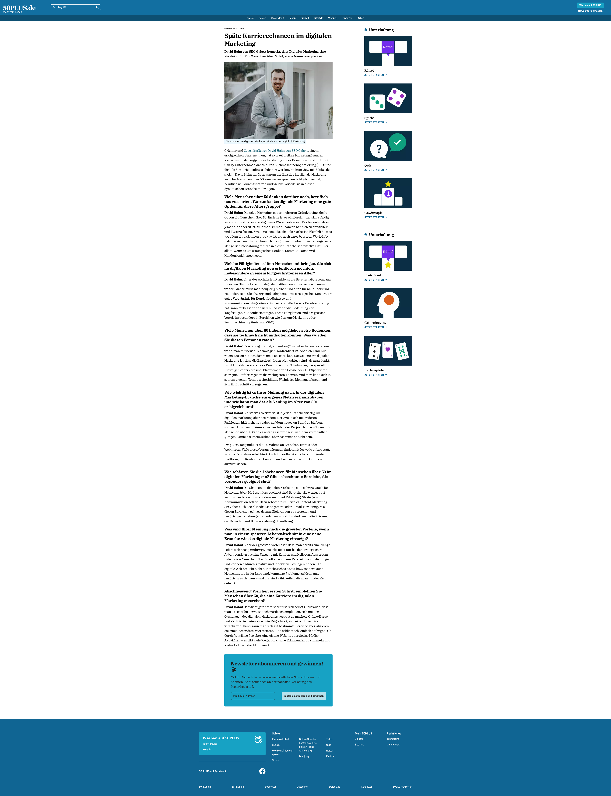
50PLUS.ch (205, 787)
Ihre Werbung (210, 744)
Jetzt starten (374, 75)
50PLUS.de (238, 787)
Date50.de (334, 787)
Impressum (393, 739)
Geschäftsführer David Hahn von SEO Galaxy (276, 150)
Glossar (359, 739)
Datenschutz (393, 745)
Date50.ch (302, 787)
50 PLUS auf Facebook (213, 771)
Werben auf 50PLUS (590, 5)
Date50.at (366, 787)
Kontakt (207, 749)
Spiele (276, 733)
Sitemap (359, 745)
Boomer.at (270, 787)
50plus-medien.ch (402, 787)
